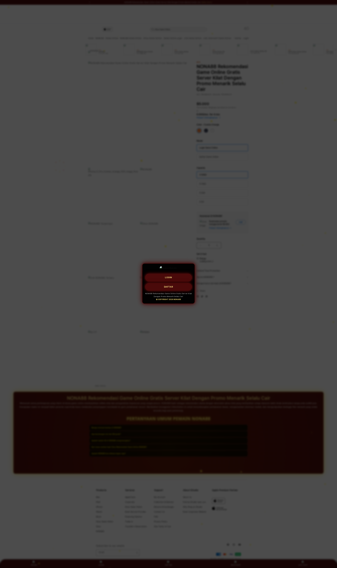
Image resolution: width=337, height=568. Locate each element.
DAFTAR (168, 286)
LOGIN (168, 277)
